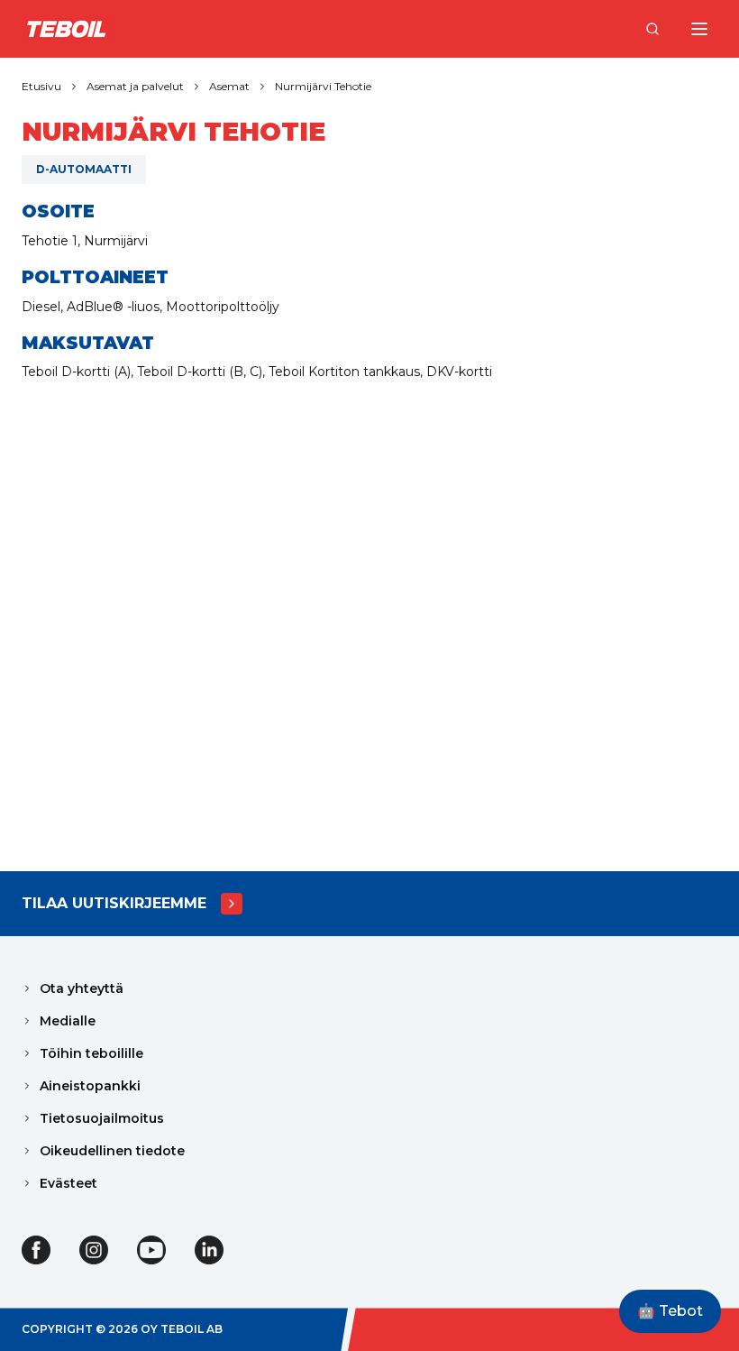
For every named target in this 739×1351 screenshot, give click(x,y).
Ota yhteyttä (81, 988)
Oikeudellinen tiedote (112, 1151)
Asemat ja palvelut (135, 86)
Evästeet (68, 1183)
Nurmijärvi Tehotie (323, 86)
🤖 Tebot (670, 1310)
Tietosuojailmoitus (102, 1118)
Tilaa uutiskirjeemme (114, 903)
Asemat (229, 86)
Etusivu (41, 86)
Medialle (68, 1021)
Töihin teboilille (91, 1053)
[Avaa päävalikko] (699, 29)
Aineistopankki (90, 1086)
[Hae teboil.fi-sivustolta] (652, 29)
